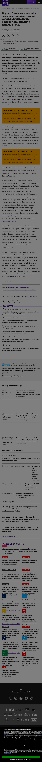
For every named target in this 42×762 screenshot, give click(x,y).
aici (31, 739)
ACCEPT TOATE (21, 757)
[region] (21, 744)
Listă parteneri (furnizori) (8, 753)
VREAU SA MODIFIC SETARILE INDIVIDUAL (21, 759)
